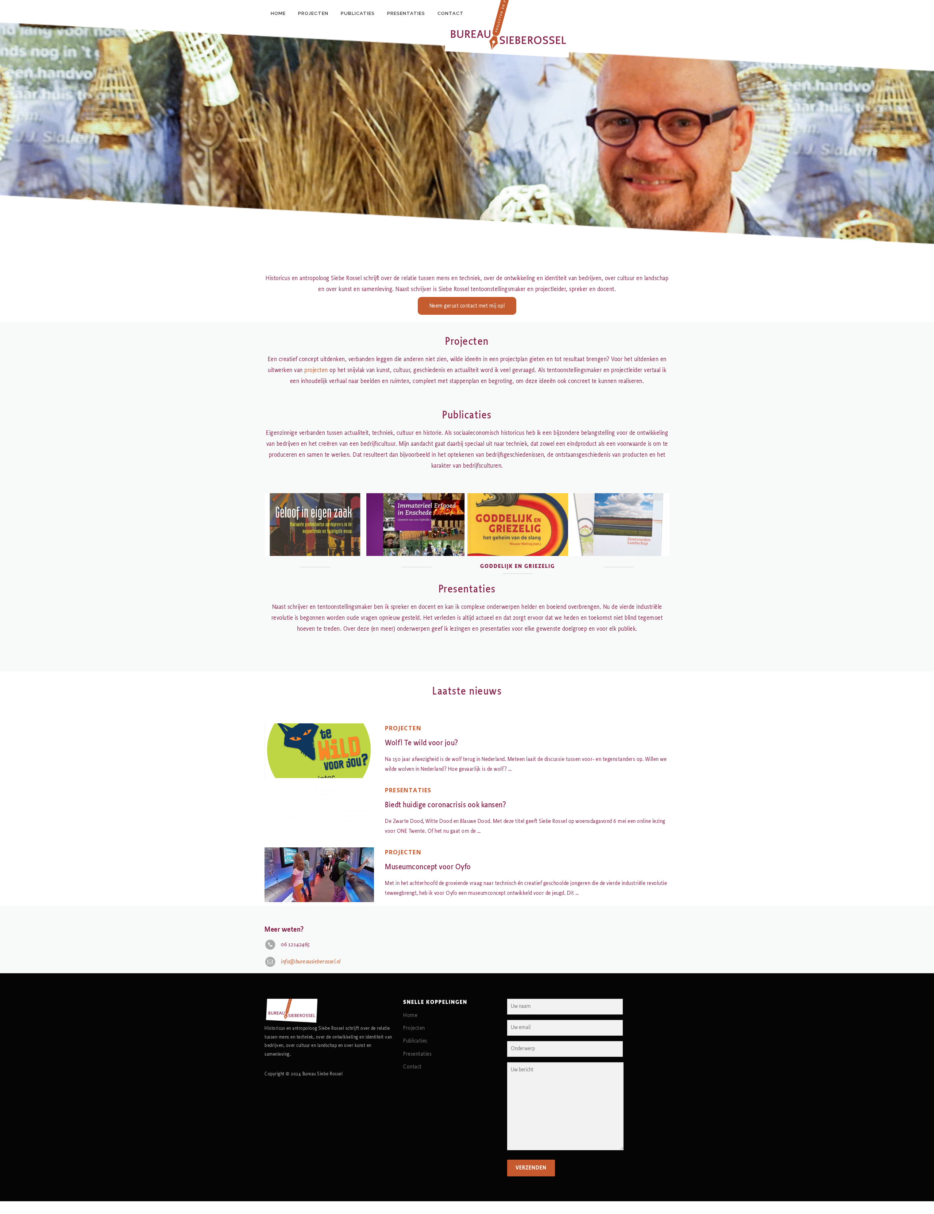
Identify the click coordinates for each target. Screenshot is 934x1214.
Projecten (403, 728)
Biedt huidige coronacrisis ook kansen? (445, 805)
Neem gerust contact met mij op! (467, 305)
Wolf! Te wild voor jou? (421, 743)
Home (410, 1015)
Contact (412, 1066)
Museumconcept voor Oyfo (428, 867)
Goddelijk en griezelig (517, 566)
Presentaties (408, 790)
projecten (316, 370)
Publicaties (415, 1040)
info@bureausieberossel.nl (311, 961)
